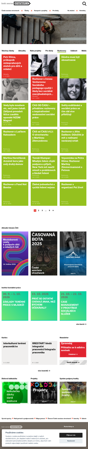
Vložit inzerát (73, 362)
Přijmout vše (70, 435)
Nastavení (71, 441)
